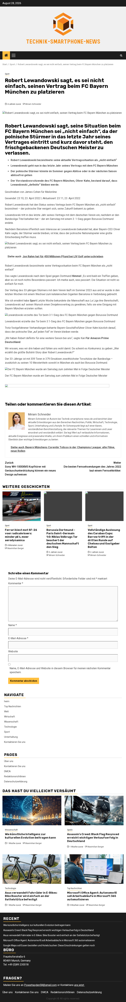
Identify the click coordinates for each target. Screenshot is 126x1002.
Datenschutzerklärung (15, 781)
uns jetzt (79, 985)
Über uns (8, 761)
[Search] (121, 55)
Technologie (10, 726)
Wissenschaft (11, 721)
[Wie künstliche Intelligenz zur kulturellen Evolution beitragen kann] (31, 810)
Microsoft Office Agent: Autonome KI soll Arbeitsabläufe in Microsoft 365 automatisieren (92, 896)
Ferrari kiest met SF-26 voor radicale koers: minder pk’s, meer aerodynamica (21, 535)
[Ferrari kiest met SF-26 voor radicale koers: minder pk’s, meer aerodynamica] (21, 506)
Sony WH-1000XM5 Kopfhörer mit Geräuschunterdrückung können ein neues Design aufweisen (30, 468)
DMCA (7, 771)
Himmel (76, 276)
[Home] (6, 55)
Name (12, 625)
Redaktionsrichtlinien (15, 776)
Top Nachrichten (12, 706)
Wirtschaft (9, 716)
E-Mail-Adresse (18, 638)
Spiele (70, 830)
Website (13, 651)
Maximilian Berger (15, 548)
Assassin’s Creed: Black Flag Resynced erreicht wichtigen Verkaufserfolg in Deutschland (93, 838)
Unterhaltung (11, 737)
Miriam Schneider (33, 104)
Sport (7, 74)
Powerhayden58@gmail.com (40, 985)
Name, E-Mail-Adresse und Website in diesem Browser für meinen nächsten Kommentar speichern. (60, 670)
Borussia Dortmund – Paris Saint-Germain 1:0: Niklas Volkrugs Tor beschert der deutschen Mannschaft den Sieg (62, 538)
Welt (6, 711)
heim (6, 701)
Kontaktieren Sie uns (14, 742)
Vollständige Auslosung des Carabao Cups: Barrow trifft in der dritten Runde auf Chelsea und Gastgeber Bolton (104, 538)
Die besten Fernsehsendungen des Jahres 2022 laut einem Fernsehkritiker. (92, 466)
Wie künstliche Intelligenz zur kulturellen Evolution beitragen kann (30, 836)
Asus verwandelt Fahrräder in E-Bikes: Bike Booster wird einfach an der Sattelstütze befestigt (31, 896)
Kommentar (15, 583)
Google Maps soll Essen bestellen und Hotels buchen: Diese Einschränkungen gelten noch (49, 945)
